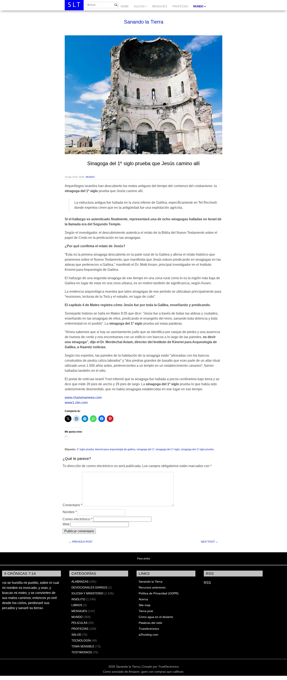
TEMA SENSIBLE (82, 646)
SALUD (76, 634)
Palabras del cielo (150, 622)
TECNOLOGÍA (81, 640)
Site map (144, 605)
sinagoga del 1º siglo (168, 449)
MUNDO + (199, 6)
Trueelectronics (149, 628)
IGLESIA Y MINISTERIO (87, 593)
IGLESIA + (140, 6)
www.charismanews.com (83, 397)
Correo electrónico (77, 519)
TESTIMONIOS (81, 652)
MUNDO (90, 177)
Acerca (143, 599)
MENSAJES (159, 6)
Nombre (70, 512)
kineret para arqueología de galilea (115, 449)
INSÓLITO (78, 599)
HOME (125, 6)
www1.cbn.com (76, 402)
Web (66, 524)
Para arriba (143, 558)
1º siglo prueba (85, 449)
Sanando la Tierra (143, 22)
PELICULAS (79, 622)
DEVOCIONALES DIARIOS (89, 587)
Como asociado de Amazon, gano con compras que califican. (143, 671)
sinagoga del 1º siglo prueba (197, 449)
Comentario (72, 505)
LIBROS (76, 605)
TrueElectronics (168, 666)
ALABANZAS (79, 581)
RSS (207, 582)
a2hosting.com (148, 634)
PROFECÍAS (180, 6)
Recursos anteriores (152, 587)
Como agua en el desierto (156, 617)
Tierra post (146, 611)
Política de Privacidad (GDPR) (159, 593)
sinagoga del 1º (145, 449)
